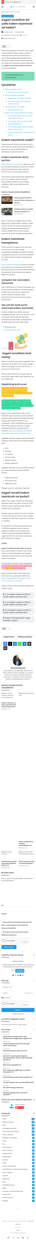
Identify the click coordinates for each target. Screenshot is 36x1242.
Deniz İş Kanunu (8, 1197)
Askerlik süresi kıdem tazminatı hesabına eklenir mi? (9, 863)
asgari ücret (9, 637)
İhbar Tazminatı (8, 1150)
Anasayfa (6, 12)
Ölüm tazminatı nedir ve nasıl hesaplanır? (26, 862)
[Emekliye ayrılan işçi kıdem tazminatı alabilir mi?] (7, 211)
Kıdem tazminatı (25, 637)
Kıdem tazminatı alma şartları (18, 92)
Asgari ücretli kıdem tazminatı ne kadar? (19, 113)
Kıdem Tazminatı (15, 12)
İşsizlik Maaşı (7, 1156)
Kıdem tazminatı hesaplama (14, 95)
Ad (2, 905)
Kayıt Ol (18, 1010)
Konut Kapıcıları (8, 1172)
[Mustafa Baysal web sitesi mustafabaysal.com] (18, 6)
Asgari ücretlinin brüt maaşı (15, 107)
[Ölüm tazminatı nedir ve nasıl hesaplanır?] (26, 855)
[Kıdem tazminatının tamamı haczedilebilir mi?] (26, 766)
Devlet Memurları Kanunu (11, 1131)
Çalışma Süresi (7, 1153)
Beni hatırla (6, 998)
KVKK (4, 1163)
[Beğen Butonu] (4, 46)
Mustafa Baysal (8, 32)
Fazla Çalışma (7, 1147)
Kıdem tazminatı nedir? (13, 89)
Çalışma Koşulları (8, 1122)
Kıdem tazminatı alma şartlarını (12, 164)
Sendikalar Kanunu (9, 1185)
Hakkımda (20, 970)
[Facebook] (5, 644)
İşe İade (5, 1160)
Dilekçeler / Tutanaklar (10, 1138)
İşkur (4, 1182)
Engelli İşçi (6, 1178)
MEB (4, 1188)
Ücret (4, 1141)
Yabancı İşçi (6, 1194)
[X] (10, 644)
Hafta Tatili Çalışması (9, 1166)
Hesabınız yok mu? (18, 1014)
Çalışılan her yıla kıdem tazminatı (19, 98)
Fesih (4, 1119)
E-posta (4, 914)
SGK (4, 1125)
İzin (4, 1144)
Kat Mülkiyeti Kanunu (9, 1128)
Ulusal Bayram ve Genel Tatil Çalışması (15, 1169)
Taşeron (5, 1175)
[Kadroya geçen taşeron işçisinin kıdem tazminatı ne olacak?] (7, 200)
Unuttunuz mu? (28, 993)
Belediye (5, 1200)
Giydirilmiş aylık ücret (12, 330)
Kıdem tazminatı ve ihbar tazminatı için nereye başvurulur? (9, 705)
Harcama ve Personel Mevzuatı (13, 1191)
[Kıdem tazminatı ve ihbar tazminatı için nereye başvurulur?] (9, 696)
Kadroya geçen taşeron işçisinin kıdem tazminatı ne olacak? (24, 200)
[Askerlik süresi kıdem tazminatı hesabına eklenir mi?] (9, 855)
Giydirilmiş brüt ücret (15, 110)
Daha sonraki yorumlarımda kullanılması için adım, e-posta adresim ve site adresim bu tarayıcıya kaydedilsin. (17, 925)
